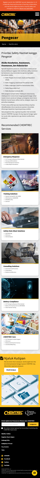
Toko (2, 450)
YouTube (6, 465)
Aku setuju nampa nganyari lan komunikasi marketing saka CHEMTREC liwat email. (21, 429)
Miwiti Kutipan (11, 370)
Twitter (6, 462)
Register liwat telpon (7, 437)
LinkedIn (6, 456)
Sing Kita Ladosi (13, 44)
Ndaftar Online (5, 434)
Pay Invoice (5, 447)
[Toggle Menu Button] (37, 14)
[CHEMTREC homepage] (8, 15)
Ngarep (4, 44)
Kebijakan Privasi (6, 444)
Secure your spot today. (26, 9)
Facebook (7, 459)
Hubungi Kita (5, 440)
